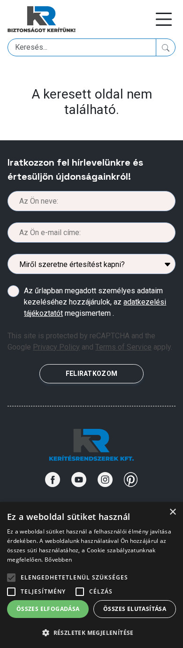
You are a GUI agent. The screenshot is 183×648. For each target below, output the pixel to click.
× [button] (172, 512)
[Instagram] (105, 479)
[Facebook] (52, 479)
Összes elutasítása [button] (134, 609)
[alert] (91, 575)
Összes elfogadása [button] (48, 609)
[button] (91, 632)
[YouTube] (78, 479)
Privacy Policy (56, 347)
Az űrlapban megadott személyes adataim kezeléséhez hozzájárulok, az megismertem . (95, 302)
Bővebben (58, 560)
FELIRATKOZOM (91, 373)
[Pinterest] (131, 479)
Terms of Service (123, 347)
